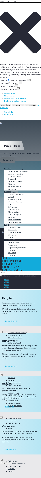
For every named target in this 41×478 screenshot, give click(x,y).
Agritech (11, 197)
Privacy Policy (9, 114)
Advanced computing (15, 174)
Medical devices (13, 209)
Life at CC (11, 250)
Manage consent (6, 463)
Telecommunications (15, 222)
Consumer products (14, 199)
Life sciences (12, 207)
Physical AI (12, 184)
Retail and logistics (14, 214)
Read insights (9, 407)
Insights (6, 225)
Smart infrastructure (14, 220)
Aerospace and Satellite (16, 194)
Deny (8, 105)
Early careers (12, 245)
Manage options (9, 93)
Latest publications (14, 232)
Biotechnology (13, 179)
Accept (3, 105)
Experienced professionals (17, 248)
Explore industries (11, 366)
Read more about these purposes (15, 101)
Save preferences (30, 105)
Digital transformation (15, 181)
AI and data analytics (15, 176)
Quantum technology (15, 187)
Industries (7, 192)
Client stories (12, 230)
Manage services (9, 96)
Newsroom (12, 235)
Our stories (12, 253)
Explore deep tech (11, 321)
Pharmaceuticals (13, 212)
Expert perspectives (14, 227)
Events (10, 237)
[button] (20, 33)
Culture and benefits (14, 466)
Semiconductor (13, 217)
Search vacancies (14, 242)
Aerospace (11, 378)
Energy (10, 204)
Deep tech (7, 169)
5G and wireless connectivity (18, 171)
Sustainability (12, 189)
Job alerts (11, 255)
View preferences (18, 105)
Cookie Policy (9, 112)
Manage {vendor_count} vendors (15, 98)
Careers (6, 240)
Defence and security (15, 202)
